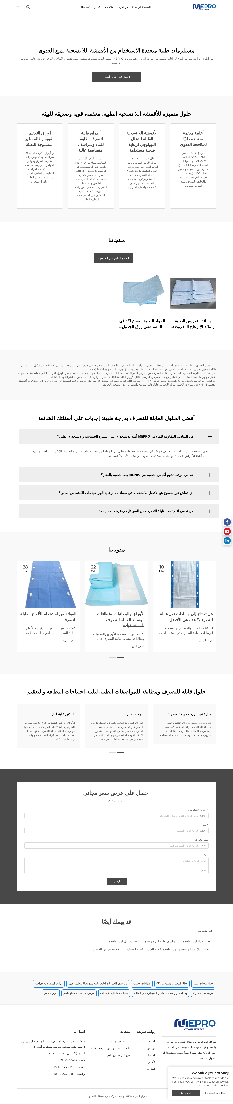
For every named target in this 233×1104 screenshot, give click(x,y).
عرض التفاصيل (193, 293)
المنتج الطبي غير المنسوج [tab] (113, 258)
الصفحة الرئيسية (141, 7)
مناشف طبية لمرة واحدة (160, 941)
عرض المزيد (206, 640)
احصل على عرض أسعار (116, 76)
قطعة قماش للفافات (105, 949)
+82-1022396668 (65, 1074)
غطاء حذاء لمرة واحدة (197, 941)
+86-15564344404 (66, 1067)
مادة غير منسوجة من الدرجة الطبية (111, 1048)
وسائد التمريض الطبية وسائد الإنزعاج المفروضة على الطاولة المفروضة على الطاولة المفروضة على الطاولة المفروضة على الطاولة (193, 324)
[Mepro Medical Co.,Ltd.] (204, 7)
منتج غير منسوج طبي (119, 1055)
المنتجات (110, 7)
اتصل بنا (85, 7)
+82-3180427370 (68, 1060)
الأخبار (97, 7)
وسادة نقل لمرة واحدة (123, 941)
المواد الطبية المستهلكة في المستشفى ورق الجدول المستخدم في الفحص (142, 324)
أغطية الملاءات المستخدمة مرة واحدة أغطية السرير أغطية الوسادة (168, 949)
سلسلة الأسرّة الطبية (119, 1041)
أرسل (116, 881)
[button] (120, 657)
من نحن (123, 7)
